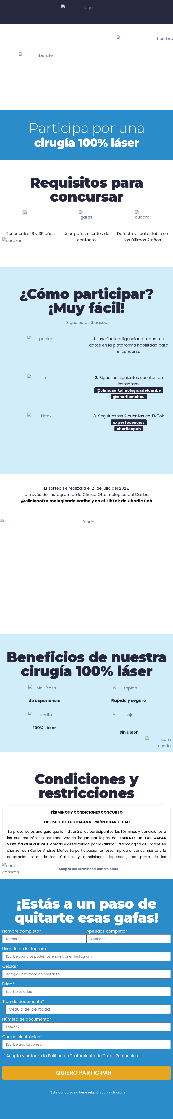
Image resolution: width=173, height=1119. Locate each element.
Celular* (10, 966)
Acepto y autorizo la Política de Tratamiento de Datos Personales (72, 1056)
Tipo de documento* (23, 1002)
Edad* (8, 984)
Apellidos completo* (106, 931)
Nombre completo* (21, 931)
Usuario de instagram (24, 949)
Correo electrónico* (22, 1037)
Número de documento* (26, 1019)
